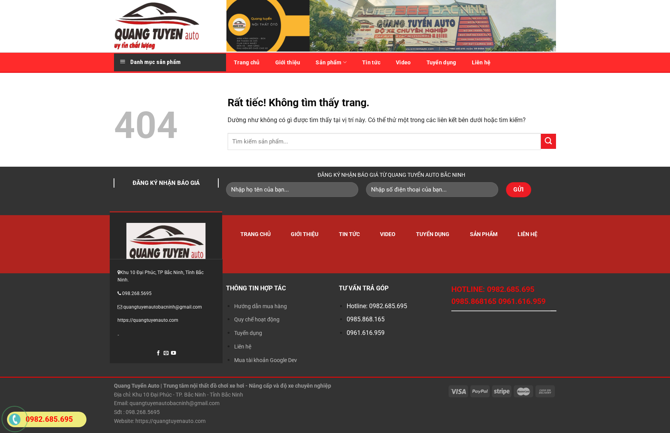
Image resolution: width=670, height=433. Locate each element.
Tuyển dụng (441, 62)
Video (403, 62)
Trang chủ (247, 62)
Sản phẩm (328, 62)
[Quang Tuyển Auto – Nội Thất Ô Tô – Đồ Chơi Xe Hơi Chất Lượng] (164, 26)
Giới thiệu (287, 62)
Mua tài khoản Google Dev (265, 360)
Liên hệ (481, 62)
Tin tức (371, 62)
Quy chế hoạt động (257, 319)
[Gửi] (548, 141)
